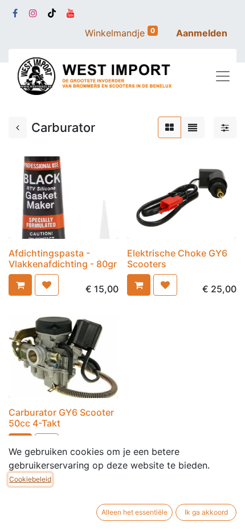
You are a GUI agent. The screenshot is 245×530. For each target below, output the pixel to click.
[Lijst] (193, 127)
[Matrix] (169, 127)
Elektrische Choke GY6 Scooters (177, 258)
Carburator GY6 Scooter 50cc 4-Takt (61, 418)
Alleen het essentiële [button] (134, 512)
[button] (20, 285)
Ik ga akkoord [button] (206, 512)
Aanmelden (201, 33)
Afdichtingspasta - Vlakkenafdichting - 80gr (63, 258)
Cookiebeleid (30, 479)
